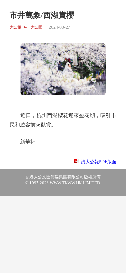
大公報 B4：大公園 (26, 27)
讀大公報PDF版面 (98, 161)
